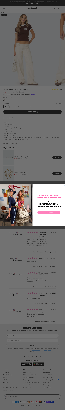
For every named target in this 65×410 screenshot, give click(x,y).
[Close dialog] (63, 186)
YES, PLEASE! (49, 212)
